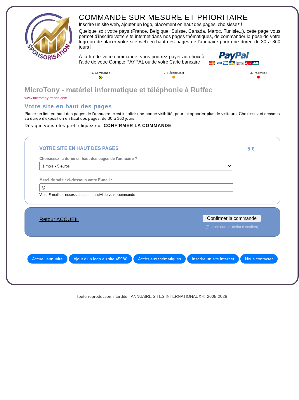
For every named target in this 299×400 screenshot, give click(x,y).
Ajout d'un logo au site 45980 (100, 259)
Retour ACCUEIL (59, 219)
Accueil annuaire (47, 259)
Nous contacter (259, 259)
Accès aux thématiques (159, 259)
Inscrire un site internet (213, 259)
